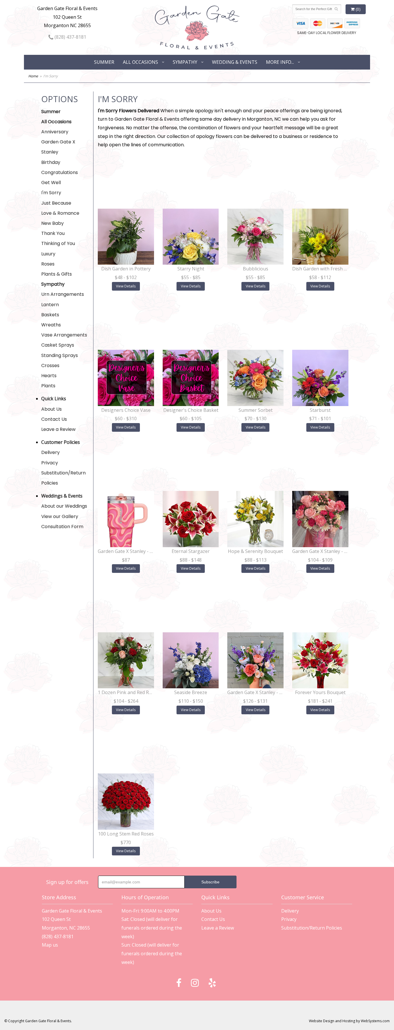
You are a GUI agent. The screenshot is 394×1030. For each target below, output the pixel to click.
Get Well (51, 182)
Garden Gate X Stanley (58, 147)
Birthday (50, 162)
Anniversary (54, 131)
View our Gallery (59, 516)
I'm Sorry (51, 192)
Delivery (50, 452)
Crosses (50, 365)
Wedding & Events (234, 62)
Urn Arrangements (62, 294)
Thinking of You (58, 243)
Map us (50, 945)
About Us (51, 409)
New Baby (52, 223)
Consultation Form (62, 526)
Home (33, 76)
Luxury (48, 254)
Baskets (50, 314)
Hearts (49, 375)
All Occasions (140, 62)
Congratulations (59, 172)
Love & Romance (60, 213)
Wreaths (51, 324)
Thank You (53, 233)
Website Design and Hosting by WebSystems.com (349, 1020)
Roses (48, 264)
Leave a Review (58, 429)
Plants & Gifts (56, 274)
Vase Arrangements (64, 335)
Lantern (50, 304)
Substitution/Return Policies (63, 478)
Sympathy (185, 62)
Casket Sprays (57, 345)
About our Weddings (64, 506)
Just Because (56, 203)
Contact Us (54, 419)
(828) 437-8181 (69, 37)
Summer (104, 62)
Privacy (49, 462)
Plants (48, 385)
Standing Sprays (59, 355)
